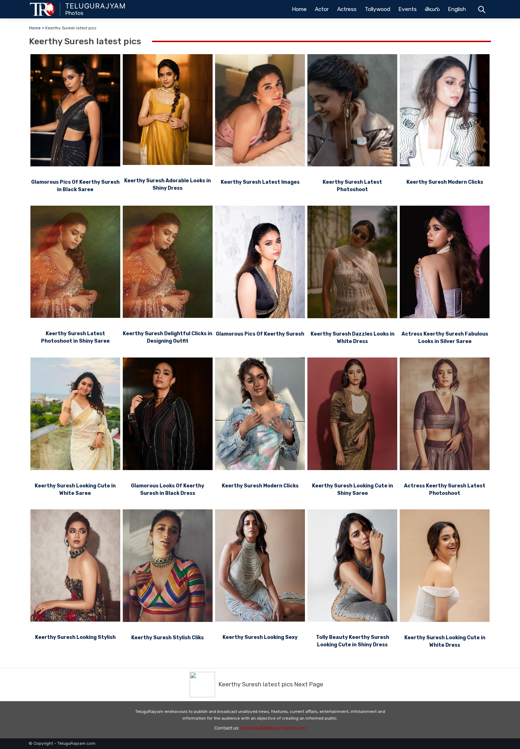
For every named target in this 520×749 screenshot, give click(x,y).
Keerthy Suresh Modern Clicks (444, 182)
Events (407, 9)
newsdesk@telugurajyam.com (273, 728)
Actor (322, 9)
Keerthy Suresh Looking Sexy (260, 637)
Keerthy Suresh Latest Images (260, 182)
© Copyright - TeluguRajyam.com (62, 743)
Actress (347, 9)
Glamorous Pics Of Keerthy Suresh (260, 334)
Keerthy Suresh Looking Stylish (75, 637)
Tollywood (377, 9)
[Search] (481, 9)
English (457, 9)
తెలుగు (432, 9)
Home (299, 9)
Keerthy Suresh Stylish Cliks (167, 638)
